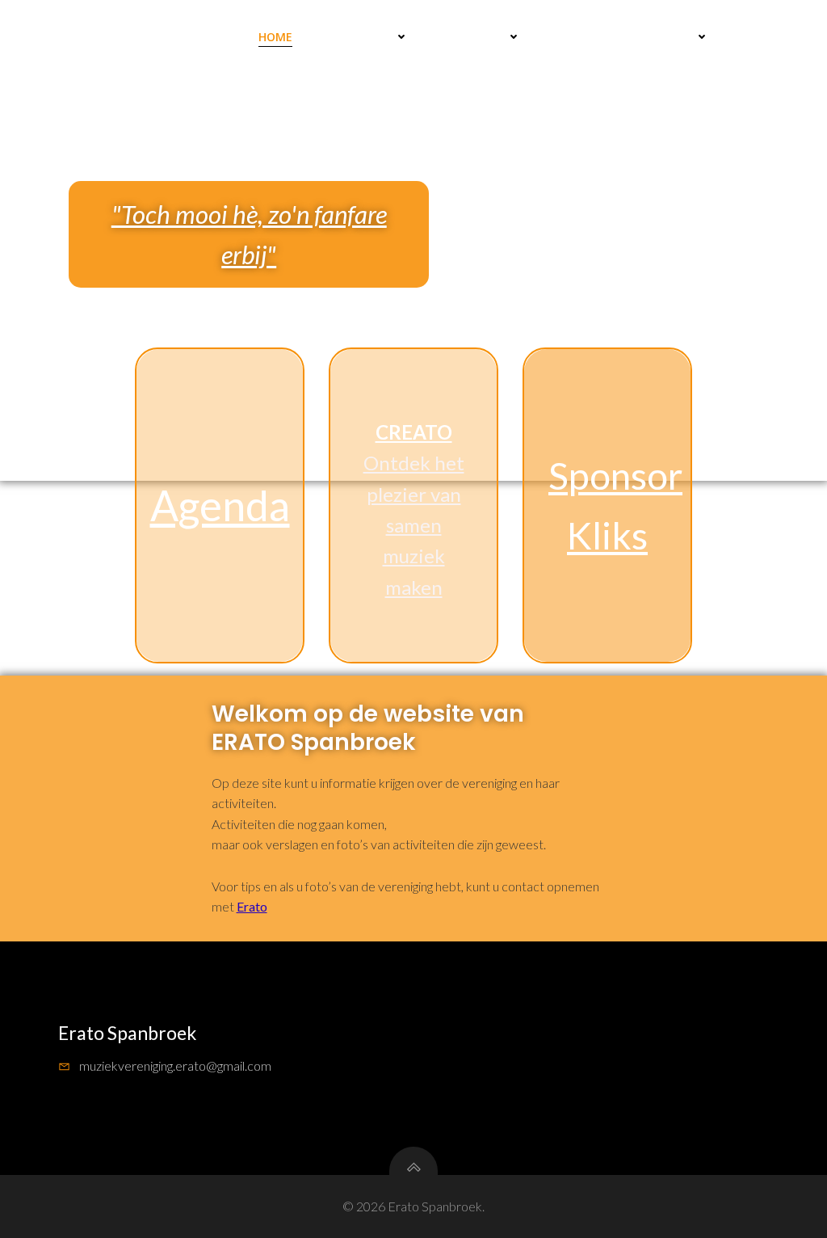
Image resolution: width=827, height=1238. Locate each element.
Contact (761, 36)
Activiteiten (355, 36)
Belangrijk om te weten (620, 36)
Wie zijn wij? (469, 36)
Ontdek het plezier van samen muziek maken (413, 525)
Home (275, 36)
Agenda (220, 505)
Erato (252, 906)
